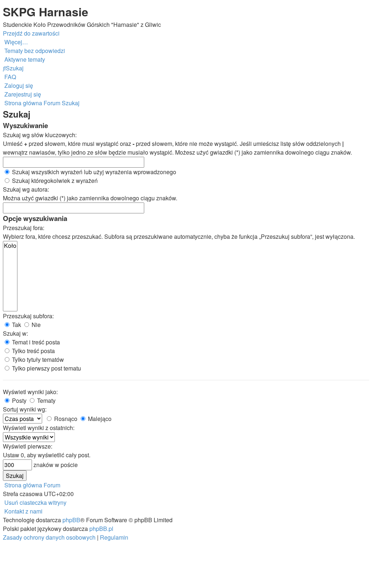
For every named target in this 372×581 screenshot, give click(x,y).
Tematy (46, 400)
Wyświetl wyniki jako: (30, 392)
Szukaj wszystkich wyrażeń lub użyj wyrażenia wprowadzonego (93, 172)
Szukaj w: (15, 333)
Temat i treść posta (35, 342)
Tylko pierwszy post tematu (46, 368)
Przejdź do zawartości (31, 33)
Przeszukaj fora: (23, 228)
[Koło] (10, 245)
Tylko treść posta (33, 351)
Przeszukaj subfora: (28, 316)
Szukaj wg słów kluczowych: (40, 135)
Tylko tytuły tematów (37, 359)
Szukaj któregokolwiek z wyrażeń (54, 180)
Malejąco (99, 418)
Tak (16, 324)
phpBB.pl (101, 528)
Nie (35, 324)
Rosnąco (65, 418)
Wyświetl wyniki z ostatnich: (38, 428)
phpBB (71, 520)
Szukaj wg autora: (26, 189)
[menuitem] (34, 50)
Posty (19, 400)
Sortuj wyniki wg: (24, 409)
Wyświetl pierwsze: (27, 446)
